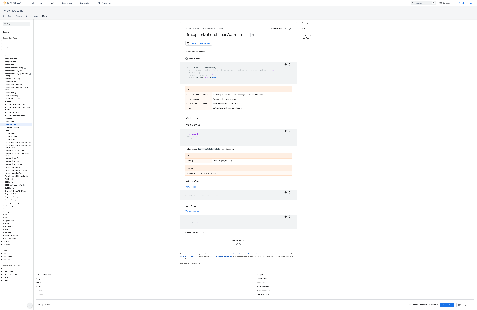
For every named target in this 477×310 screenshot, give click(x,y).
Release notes (262, 283)
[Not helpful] (290, 28)
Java (36, 16)
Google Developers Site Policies (220, 256)
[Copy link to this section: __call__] (198, 205)
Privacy (47, 305)
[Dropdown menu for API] (57, 3)
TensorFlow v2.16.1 (13, 10)
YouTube (39, 294)
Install (31, 3)
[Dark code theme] (286, 64)
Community (85, 3)
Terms (38, 305)
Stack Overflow (263, 287)
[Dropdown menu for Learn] (46, 3)
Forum (38, 283)
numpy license (192, 259)
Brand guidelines (263, 290)
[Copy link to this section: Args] (192, 89)
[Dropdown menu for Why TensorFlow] (114, 3)
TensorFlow (189, 28)
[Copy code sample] (290, 64)
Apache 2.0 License (187, 256)
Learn (40, 3)
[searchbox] (16, 24)
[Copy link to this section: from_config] (202, 125)
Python (19, 16)
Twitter (39, 290)
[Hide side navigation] (29, 305)
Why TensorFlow (104, 3)
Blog (38, 279)
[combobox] (423, 3)
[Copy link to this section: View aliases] (202, 58)
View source (190, 187)
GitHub (461, 3)
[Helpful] (286, 28)
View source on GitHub (200, 43)
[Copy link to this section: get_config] (201, 181)
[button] (16, 40)
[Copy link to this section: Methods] (200, 118)
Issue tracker (262, 279)
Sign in (471, 3)
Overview (7, 16)
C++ (27, 16)
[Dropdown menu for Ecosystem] (75, 3)
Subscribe (447, 305)
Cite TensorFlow (263, 294)
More (44, 16)
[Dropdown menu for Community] (93, 3)
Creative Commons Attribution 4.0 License (248, 254)
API (52, 3)
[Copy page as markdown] (253, 35)
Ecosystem (67, 3)
